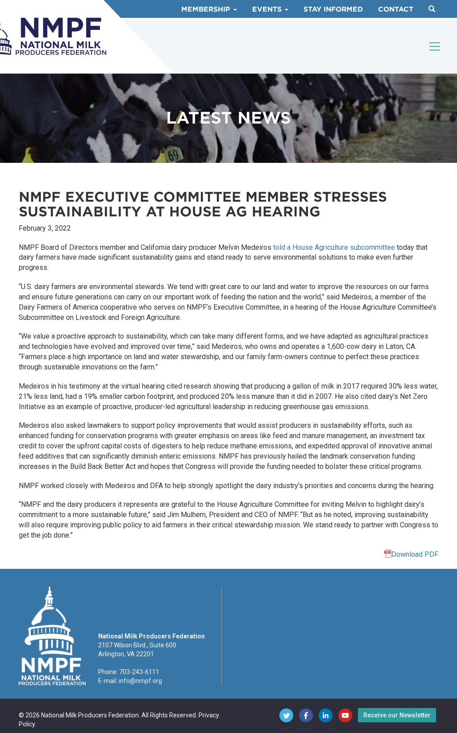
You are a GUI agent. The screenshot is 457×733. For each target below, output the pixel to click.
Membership (207, 9)
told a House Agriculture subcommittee (334, 247)
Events (268, 9)
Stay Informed (333, 9)
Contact (395, 9)
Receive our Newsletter (397, 715)
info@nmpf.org (140, 680)
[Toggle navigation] (435, 46)
